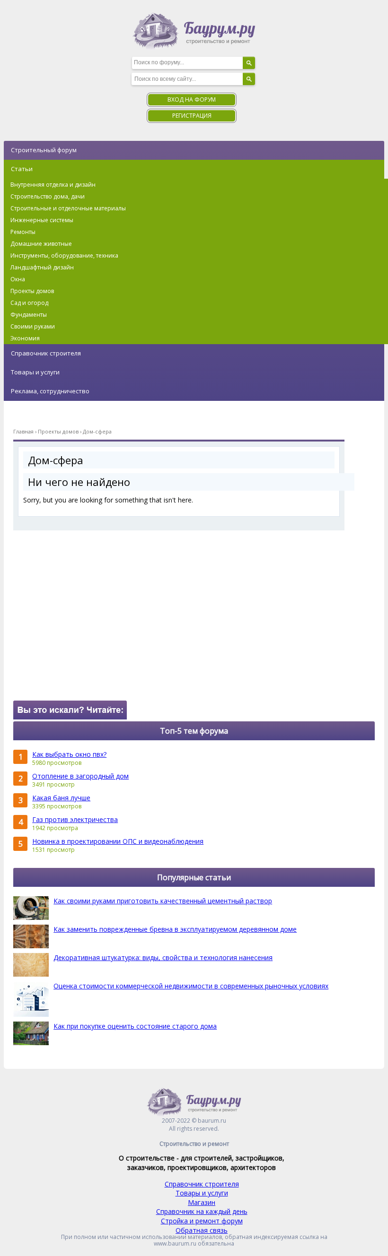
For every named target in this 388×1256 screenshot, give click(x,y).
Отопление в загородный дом (80, 775)
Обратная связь (202, 1230)
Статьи (22, 169)
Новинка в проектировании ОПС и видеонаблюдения (117, 841)
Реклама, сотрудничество (50, 391)
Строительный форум (44, 150)
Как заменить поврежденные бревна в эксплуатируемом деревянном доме (175, 929)
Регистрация (192, 116)
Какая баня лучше (61, 797)
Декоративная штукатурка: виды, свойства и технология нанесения (163, 957)
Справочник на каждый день (201, 1211)
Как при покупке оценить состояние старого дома (135, 1026)
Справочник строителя (46, 353)
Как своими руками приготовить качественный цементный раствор (162, 900)
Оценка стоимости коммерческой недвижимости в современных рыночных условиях (190, 985)
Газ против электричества (75, 819)
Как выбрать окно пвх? (69, 754)
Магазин (201, 1202)
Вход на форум (192, 99)
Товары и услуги (35, 372)
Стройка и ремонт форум (202, 1220)
